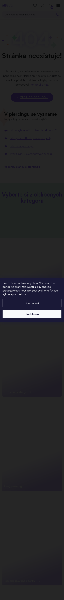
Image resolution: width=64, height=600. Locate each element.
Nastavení (32, 303)
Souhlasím (32, 314)
